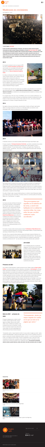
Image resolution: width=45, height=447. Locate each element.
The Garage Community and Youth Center (19, 144)
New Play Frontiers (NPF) (33, 50)
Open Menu (42, 2)
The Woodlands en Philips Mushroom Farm (33, 228)
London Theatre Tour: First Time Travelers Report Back (13, 403)
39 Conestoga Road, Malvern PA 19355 (10, 435)
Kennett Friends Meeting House (8, 215)
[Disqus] (22, 360)
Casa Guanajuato (34, 269)
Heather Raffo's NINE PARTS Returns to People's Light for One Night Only (17, 417)
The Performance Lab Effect (8, 389)
